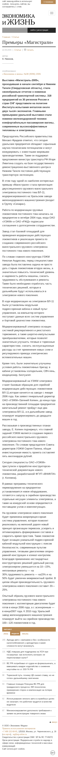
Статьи (17, 50)
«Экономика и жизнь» (21, 74)
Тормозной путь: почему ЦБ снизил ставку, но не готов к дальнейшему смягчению (30, 676)
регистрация (42, 30)
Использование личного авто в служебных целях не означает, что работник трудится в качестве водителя (30, 701)
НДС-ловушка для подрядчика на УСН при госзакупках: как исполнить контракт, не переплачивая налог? (27, 654)
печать (30, 50)
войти (33, 30)
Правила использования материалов (18, 728)
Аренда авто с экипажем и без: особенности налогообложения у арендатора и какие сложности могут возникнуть (28, 643)
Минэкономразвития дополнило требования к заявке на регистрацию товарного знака (29, 712)
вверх (54, 722)
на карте (6, 734)
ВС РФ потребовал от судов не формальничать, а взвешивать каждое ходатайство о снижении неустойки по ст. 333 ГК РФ (31, 666)
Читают (8, 629)
